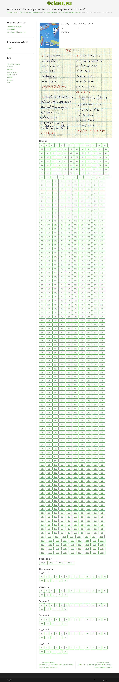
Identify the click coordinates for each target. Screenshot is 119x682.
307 (95, 257)
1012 (72, 541)
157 (95, 197)
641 (55, 393)
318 (102, 261)
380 (49, 289)
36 (100, 153)
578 (102, 365)
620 (49, 385)
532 (62, 349)
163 (69, 201)
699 (42, 417)
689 (42, 413)
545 (82, 353)
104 (80, 177)
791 (55, 453)
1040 (79, 553)
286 (88, 249)
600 (49, 377)
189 (42, 213)
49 (106, 157)
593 (69, 373)
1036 (50, 553)
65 (59, 165)
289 (42, 253)
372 (62, 285)
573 (69, 365)
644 (75, 393)
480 (49, 329)
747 (95, 433)
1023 (87, 545)
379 (42, 289)
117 (95, 181)
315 (82, 261)
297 (95, 253)
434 (75, 309)
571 (55, 365)
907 (95, 497)
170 (49, 205)
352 (62, 277)
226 (88, 225)
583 (69, 369)
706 (88, 417)
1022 (79, 545)
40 (53, 157)
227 (95, 225)
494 (75, 333)
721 (55, 425)
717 (95, 421)
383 (69, 289)
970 (49, 525)
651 (55, 397)
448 (102, 313)
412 (62, 301)
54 (65, 161)
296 (88, 253)
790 (49, 453)
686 (88, 409)
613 (69, 381)
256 (88, 237)
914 (75, 501)
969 (42, 525)
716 (88, 421)
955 (82, 517)
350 (49, 277)
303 (69, 257)
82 (88, 169)
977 (95, 525)
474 (75, 325)
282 (62, 249)
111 (55, 181)
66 (65, 165)
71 (94, 165)
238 (102, 229)
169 (42, 205)
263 (69, 241)
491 (55, 333)
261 (55, 241)
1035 (42, 553)
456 (88, 317)
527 (95, 345)
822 (62, 465)
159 (42, 201)
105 (87, 177)
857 (95, 477)
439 (42, 313)
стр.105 (60, 563)
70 (88, 165)
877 (95, 485)
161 (55, 201)
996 (88, 533)
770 (49, 445)
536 (88, 349)
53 (59, 161)
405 (82, 297)
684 (75, 409)
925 (82, 505)
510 (49, 341)
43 (71, 157)
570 (49, 365)
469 (42, 325)
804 (75, 457)
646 (88, 393)
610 (49, 381)
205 (82, 217)
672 (62, 405)
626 (88, 385)
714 (75, 421)
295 (82, 253)
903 (69, 497)
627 (95, 385)
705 (82, 417)
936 (88, 509)
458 (102, 317)
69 (83, 165)
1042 (94, 553)
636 (88, 389)
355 (82, 277)
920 (49, 505)
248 (102, 233)
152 (62, 197)
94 (88, 173)
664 (75, 401)
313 (69, 261)
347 (95, 273)
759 (42, 441)
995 (82, 533)
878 (102, 485)
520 (49, 345)
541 (55, 353)
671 (55, 405)
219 (42, 225)
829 (42, 469)
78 (65, 169)
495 (82, 333)
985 (82, 529)
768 (102, 441)
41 (59, 157)
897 (95, 493)
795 (82, 453)
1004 (78, 537)
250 (49, 237)
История (10, 80)
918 (102, 501)
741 (55, 433)
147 (95, 193)
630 (49, 389)
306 (88, 257)
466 (88, 321)
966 (88, 521)
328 (102, 265)
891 (55, 493)
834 (75, 469)
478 (102, 325)
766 (88, 441)
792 (62, 453)
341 (55, 273)
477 (95, 325)
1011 (64, 541)
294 (75, 253)
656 (88, 397)
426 (88, 305)
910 (49, 501)
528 (102, 345)
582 (62, 369)
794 (75, 453)
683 (69, 409)
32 (77, 153)
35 (94, 153)
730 (49, 429)
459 (42, 321)
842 (62, 473)
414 (75, 301)
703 (69, 417)
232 (62, 229)
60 (100, 161)
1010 (57, 541)
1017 (42, 545)
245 (82, 233)
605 (82, 377)
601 (55, 377)
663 (69, 401)
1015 (94, 541)
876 (88, 485)
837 (95, 469)
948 (102, 513)
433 (69, 309)
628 (102, 385)
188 (102, 209)
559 (42, 361)
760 (49, 441)
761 (55, 441)
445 (82, 313)
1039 (72, 553)
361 (55, 281)
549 (42, 357)
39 (48, 157)
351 (55, 277)
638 (102, 389)
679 (42, 409)
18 (65, 149)
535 (82, 349)
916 (88, 501)
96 (100, 173)
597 (95, 373)
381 (55, 289)
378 (102, 285)
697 (95, 413)
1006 (93, 537)
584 (75, 369)
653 (69, 397)
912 (62, 501)
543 (69, 353)
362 (62, 281)
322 (62, 265)
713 (69, 421)
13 (105, 145)
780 (49, 449)
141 (55, 193)
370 (49, 285)
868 (102, 481)
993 (69, 533)
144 (75, 193)
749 (42, 437)
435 (82, 309)
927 (95, 505)
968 (102, 521)
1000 (49, 537)
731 (55, 429)
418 (102, 301)
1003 (71, 537)
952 (62, 517)
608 (102, 377)
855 (82, 477)
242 (62, 233)
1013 (79, 541)
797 (95, 453)
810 (49, 461)
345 (82, 273)
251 (55, 237)
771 (55, 445)
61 (106, 161)
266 (88, 241)
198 (102, 213)
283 (69, 249)
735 (82, 429)
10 (87, 145)
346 (88, 273)
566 (88, 361)
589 (42, 373)
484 (75, 329)
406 (88, 297)
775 (82, 445)
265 (82, 241)
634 (75, 389)
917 (95, 501)
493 (69, 333)
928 (102, 505)
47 (94, 157)
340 (49, 273)
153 (69, 197)
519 (42, 345)
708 (102, 417)
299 (42, 257)
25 (106, 149)
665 (82, 401)
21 (83, 149)
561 (55, 361)
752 (62, 437)
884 (75, 489)
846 (88, 473)
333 (69, 269)
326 (88, 265)
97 (106, 173)
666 (88, 401)
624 (75, 385)
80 (77, 169)
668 (102, 401)
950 (49, 517)
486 (88, 329)
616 (88, 381)
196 (88, 213)
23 (94, 149)
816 (88, 461)
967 (95, 521)
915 (82, 501)
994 (75, 533)
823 (69, 465)
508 (102, 337)
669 (42, 405)
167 (95, 201)
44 (77, 157)
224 (75, 225)
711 (55, 421)
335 (82, 269)
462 (62, 321)
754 (75, 437)
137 (95, 189)
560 (49, 361)
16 (53, 149)
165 (82, 201)
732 (62, 429)
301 (55, 257)
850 (49, 477)
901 (55, 497)
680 (49, 409)
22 (88, 149)
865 (82, 481)
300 (49, 257)
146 (88, 193)
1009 (50, 541)
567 (95, 361)
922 (62, 505)
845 (82, 473)
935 (82, 509)
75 (48, 169)
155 (82, 197)
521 (55, 345)
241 (55, 233)
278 (102, 245)
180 (49, 209)
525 (82, 345)
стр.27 (43, 563)
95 (94, 173)
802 (62, 457)
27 (48, 153)
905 (82, 497)
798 (102, 453)
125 (82, 185)
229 (42, 229)
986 (88, 529)
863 (69, 481)
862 (62, 481)
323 (69, 265)
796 (88, 453)
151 (55, 197)
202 (62, 217)
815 (82, 461)
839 (42, 473)
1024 (94, 545)
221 (55, 225)
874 (75, 485)
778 (102, 445)
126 (88, 185)
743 (69, 433)
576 (88, 365)
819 (42, 465)
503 (69, 337)
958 (102, 517)
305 (82, 257)
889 (42, 493)
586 (88, 369)
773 (69, 445)
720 (49, 425)
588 (102, 369)
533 (69, 349)
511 (55, 341)
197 (95, 213)
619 (42, 385)
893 (69, 493)
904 (75, 497)
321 (55, 265)
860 (49, 481)
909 (42, 501)
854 (75, 477)
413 (69, 301)
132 (62, 189)
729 (42, 429)
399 (42, 297)
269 (42, 245)
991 (55, 533)
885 (82, 489)
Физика (10, 67)
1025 (101, 545)
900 (49, 497)
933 (69, 509)
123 (69, 185)
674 (75, 405)
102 (67, 177)
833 (69, 469)
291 (55, 253)
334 (75, 269)
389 (42, 293)
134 (75, 189)
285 (82, 249)
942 (62, 513)
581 (55, 369)
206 (88, 217)
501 (55, 337)
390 (49, 293)
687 (95, 409)
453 (69, 317)
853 (69, 477)
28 (53, 153)
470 (49, 325)
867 (95, 481)
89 (59, 173)
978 (102, 525)
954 (75, 517)
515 (82, 341)
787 (95, 449)
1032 (87, 549)
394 (75, 293)
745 (82, 433)
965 (82, 521)
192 (62, 213)
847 (95, 473)
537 (95, 349)
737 (95, 429)
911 (55, 501)
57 (83, 161)
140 (49, 193)
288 (102, 249)
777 (95, 445)
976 (88, 525)
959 (42, 521)
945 (82, 513)
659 (42, 401)
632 (62, 389)
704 (75, 417)
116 (88, 181)
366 (88, 281)
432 (62, 309)
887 (95, 489)
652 (62, 397)
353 (69, 277)
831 (55, 469)
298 (102, 253)
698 (102, 413)
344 (75, 273)
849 (42, 477)
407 (95, 297)
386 (88, 289)
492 (62, 333)
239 (42, 233)
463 (69, 321)
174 (75, 205)
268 (102, 241)
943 (69, 513)
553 (69, 357)
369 (42, 285)
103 (74, 177)
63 (48, 165)
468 (102, 321)
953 (69, 517)
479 (42, 329)
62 (42, 165)
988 (102, 529)
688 (102, 409)
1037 (57, 553)
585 (82, 369)
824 (75, 465)
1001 (56, 537)
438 (102, 309)
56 (77, 161)
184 (75, 209)
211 (55, 221)
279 (42, 249)
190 (49, 213)
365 (82, 281)
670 (49, 405)
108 (107, 177)
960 (49, 521)
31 (71, 153)
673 (69, 405)
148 (102, 193)
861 (55, 481)
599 (42, 377)
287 (95, 249)
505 (82, 337)
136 (88, 189)
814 (75, 461)
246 (88, 233)
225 (82, 225)
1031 (79, 549)
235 (82, 229)
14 (42, 149)
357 (95, 277)
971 (55, 525)
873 (69, 485)
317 (95, 261)
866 (88, 481)
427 (95, 305)
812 (62, 461)
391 (55, 293)
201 (55, 217)
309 (42, 261)
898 (102, 493)
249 (42, 237)
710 (49, 421)
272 (62, 245)
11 (93, 145)
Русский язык (12, 75)
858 (102, 477)
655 (82, 397)
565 (82, 361)
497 (95, 333)
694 (75, 413)
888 (102, 489)
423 (69, 305)
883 (69, 489)
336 (88, 269)
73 (106, 165)
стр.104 (51, 563)
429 (42, 309)
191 (55, 213)
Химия (9, 48)
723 (69, 425)
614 (75, 381)
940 (49, 513)
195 (82, 213)
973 (69, 525)
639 (42, 393)
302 (62, 257)
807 (95, 457)
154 (75, 197)
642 (62, 393)
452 (62, 317)
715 (82, 421)
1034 (101, 549)
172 (62, 205)
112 (62, 181)
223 (69, 225)
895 (82, 493)
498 (102, 333)
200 (49, 217)
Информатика (12, 72)
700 (49, 417)
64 (53, 165)
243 (69, 233)
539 (42, 353)
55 (71, 161)
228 (102, 225)
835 (82, 469)
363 (69, 281)
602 (62, 377)
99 (48, 177)
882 (62, 489)
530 (49, 349)
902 (62, 497)
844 (75, 473)
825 (82, 465)
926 (88, 505)
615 (82, 381)
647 (95, 393)
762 (62, 441)
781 (55, 449)
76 (53, 169)
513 (69, 341)
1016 (101, 541)
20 (77, 149)
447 (95, 313)
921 (55, 505)
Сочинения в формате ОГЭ (16, 32)
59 (94, 161)
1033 (94, 549)
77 (59, 169)
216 (88, 221)
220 (49, 225)
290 (49, 253)
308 (102, 257)
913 (69, 501)
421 (55, 305)
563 (69, 361)
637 (95, 389)
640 (49, 393)
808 (102, 457)
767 (95, 441)
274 (75, 245)
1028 (57, 549)
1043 (101, 553)
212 (62, 221)
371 (55, 285)
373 (69, 285)
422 (62, 305)
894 (75, 493)
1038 (64, 553)
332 (62, 269)
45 (83, 157)
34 (88, 153)
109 (42, 181)
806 (88, 457)
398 (102, 293)
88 (53, 173)
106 (94, 177)
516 (88, 341)
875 (82, 485)
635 (82, 389)
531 (55, 349)
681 (55, 409)
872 (62, 485)
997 (95, 533)
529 (42, 349)
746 (88, 433)
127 (95, 185)
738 (102, 429)
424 (75, 305)
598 (102, 373)
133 (69, 189)
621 (55, 385)
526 (88, 345)
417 (95, 301)
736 (88, 429)
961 (55, 521)
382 (62, 289)
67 (71, 165)
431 (55, 309)
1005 (86, 537)
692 (62, 413)
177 (95, 205)
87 (48, 173)
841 (55, 473)
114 (75, 181)
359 (42, 281)
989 (42, 533)
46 (88, 157)
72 (100, 165)
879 (42, 489)
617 (95, 381)
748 (102, 433)
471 (55, 325)
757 (95, 437)
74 (42, 169)
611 (55, 381)
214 (75, 221)
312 (62, 261)
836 (88, 469)
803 (69, 457)
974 (75, 525)
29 (59, 153)
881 (55, 489)
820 (49, 465)
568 (102, 361)
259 (42, 241)
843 (69, 473)
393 (69, 293)
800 (49, 457)
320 (49, 265)
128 (102, 185)
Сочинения (11, 29)
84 (100, 169)
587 (95, 369)
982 (62, 529)
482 (62, 329)
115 (82, 181)
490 (49, 333)
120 (49, 185)
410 (49, 301)
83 (94, 169)
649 (42, 397)
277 (95, 245)
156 (88, 197)
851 (55, 477)
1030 (72, 549)
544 (75, 353)
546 (88, 353)
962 (62, 521)
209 (42, 221)
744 (75, 433)
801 (55, 457)
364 (75, 281)
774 (75, 445)
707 (95, 417)
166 (88, 201)
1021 (72, 545)
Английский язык (13, 64)
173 (69, 205)
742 (62, 433)
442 (62, 313)
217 (95, 221)
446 (88, 313)
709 (42, 421)
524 (75, 345)
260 (49, 241)
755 (82, 437)
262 (62, 241)
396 (88, 293)
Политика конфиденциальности (103, 680)
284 (75, 249)
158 (102, 197)
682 (62, 409)
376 (88, 285)
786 (88, 449)
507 (95, 337)
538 (102, 349)
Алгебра (10, 69)
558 (102, 357)
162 (62, 201)
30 (65, 153)
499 (42, 337)
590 (49, 373)
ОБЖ (8, 83)
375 (82, 285)
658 (102, 397)
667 (95, 401)
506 (88, 337)
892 (62, 493)
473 (69, 325)
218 (102, 221)
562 (62, 361)
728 (102, 425)
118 (102, 181)
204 (75, 217)
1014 (87, 541)
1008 (42, 541)
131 (55, 189)
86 (42, 173)
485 (82, 329)
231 (55, 229)
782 (62, 449)
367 (95, 281)
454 (75, 317)
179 (42, 209)
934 (75, 509)
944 (75, 513)
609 (42, 381)
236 (88, 229)
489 (42, 333)
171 (55, 205)
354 (75, 277)
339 (42, 273)
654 (75, 397)
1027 (50, 549)
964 (75, 521)
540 (49, 353)
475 (82, 325)
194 (75, 213)
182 (62, 209)
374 (75, 285)
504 (75, 337)
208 (102, 217)
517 (95, 341)
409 (42, 301)
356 (88, 277)
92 (77, 173)
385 (82, 289)
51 (48, 161)
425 (82, 305)
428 (102, 305)
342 (62, 273)
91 (71, 173)
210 (49, 221)
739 (42, 433)
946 (88, 513)
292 (62, 253)
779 (42, 449)
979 (42, 529)
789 (42, 453)
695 (82, 413)
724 (75, 425)
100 (54, 177)
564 (75, 361)
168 (102, 201)
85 (106, 169)
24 (100, 149)
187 (95, 209)
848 (102, 473)
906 (88, 497)
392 (62, 293)
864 (75, 481)
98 (42, 177)
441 (55, 313)
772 (62, 445)
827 (95, 465)
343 (69, 273)
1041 (87, 553)
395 (82, 293)
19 (71, 149)
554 (75, 357)
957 (95, 517)
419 (42, 305)
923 (69, 505)
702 (62, 417)
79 (71, 169)
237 (95, 229)
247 (95, 233)
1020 (64, 545)
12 (99, 145)
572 (62, 365)
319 (42, 265)
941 (55, 513)
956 (88, 517)
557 (95, 357)
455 (82, 317)
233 (69, 229)
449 (42, 317)
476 (88, 325)
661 (55, 401)
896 (88, 493)
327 (95, 265)
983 (69, 529)
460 (49, 321)
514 (75, 341)
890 (49, 493)
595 (82, 373)
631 (55, 389)
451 (55, 317)
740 (49, 433)
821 (55, 465)
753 (69, 437)
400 (49, 297)
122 (62, 185)
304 (75, 257)
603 (69, 377)
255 (82, 237)
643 (69, 393)
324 (75, 265)
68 (77, 165)
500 (49, 337)
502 (62, 337)
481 (55, 329)
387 (95, 289)
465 (82, 321)
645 (82, 393)
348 (102, 273)
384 (75, 289)
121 (55, 185)
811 (55, 461)
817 (95, 461)
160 (49, 201)
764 (75, 441)
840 (49, 473)
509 (42, 341)
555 (82, 357)
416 (88, 301)
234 (75, 229)
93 (83, 173)
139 (42, 193)
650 (49, 397)
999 (42, 537)
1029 (64, 549)
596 (88, 373)
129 (42, 189)
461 (55, 321)
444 (75, 313)
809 (42, 461)
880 (49, 489)
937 (95, 509)
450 (49, 317)
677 (95, 405)
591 (55, 373)
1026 (42, 549)
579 (42, 369)
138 (102, 189)
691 (55, 413)
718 (102, 421)
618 (102, 381)
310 (49, 261)
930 (49, 509)
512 (62, 341)
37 (106, 153)
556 (88, 357)
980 (49, 529)
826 (88, 465)
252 (62, 237)
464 (75, 321)
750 (49, 437)
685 (82, 409)
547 (95, 353)
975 (82, 525)
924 (75, 505)
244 (75, 233)
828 (102, 465)
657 (95, 397)
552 (62, 357)
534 (75, 349)
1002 (64, 537)
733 (69, 429)
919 (42, 505)
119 (42, 185)
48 (100, 157)
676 (88, 405)
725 (82, 425)
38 (42, 157)
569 (42, 365)
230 (49, 229)
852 (62, 477)
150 (49, 197)
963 (69, 521)
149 (42, 197)
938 (102, 509)
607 (95, 377)
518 (102, 341)
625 (82, 385)
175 (82, 205)
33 (83, 153)
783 (69, 449)
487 (95, 329)
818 (102, 461)
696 (88, 413)
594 (75, 373)
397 (95, 293)
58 (88, 161)
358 (102, 277)
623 (69, 385)
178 (102, 205)
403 (69, 297)
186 (88, 209)
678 (102, 405)
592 (62, 373)
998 (102, 533)
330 (49, 269)
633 (69, 389)
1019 (57, 545)
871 (55, 485)
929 (42, 509)
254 (75, 237)
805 (82, 457)
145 (82, 193)
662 (62, 401)
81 (83, 169)
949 (42, 517)
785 (82, 449)
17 (59, 149)
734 (75, 429)
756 (88, 437)
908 (102, 497)
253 (69, 237)
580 (49, 369)
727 (95, 425)
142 (62, 193)
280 (49, 249)
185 (82, 209)
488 (102, 329)
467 (95, 321)
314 (75, 261)
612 (62, 381)
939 (42, 513)
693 (69, 413)
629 (42, 389)
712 (62, 421)
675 (82, 405)
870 (49, 485)
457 (95, 317)
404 (75, 297)
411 (55, 301)
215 (82, 221)
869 (42, 485)
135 (82, 189)
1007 (101, 537)
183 (69, 209)
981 (55, 529)
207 (95, 217)
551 (55, 357)
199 (42, 217)
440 (49, 313)
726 (88, 425)
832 (62, 469)
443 (69, 313)
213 (69, 221)
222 (62, 225)
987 (95, 529)
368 (102, 281)
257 (95, 237)
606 (88, 377)
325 (82, 265)
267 (95, 241)
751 (55, 437)
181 (55, 209)
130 (49, 189)
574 (75, 365)
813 (69, 461)
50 (42, 161)
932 (62, 509)
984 (75, 529)
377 (95, 285)
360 (49, 281)
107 (100, 177)
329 (42, 269)
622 (62, 385)
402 (62, 297)
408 (102, 297)
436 (88, 309)
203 (69, 217)
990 (49, 533)
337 (95, 269)
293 (69, 253)
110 (49, 181)
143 (69, 193)
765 (82, 441)
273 (69, 245)
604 (75, 377)
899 (42, 497)
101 (60, 177)
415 (82, 301)
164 (75, 201)
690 (49, 413)
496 (88, 333)
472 (62, 325)
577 (95, 365)
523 (69, 345)
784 (75, 449)
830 (49, 469)
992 (62, 533)
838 (102, 469)
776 (88, 445)
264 (75, 241)
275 (82, 245)
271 (55, 245)
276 (88, 245)
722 (62, 425)
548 (102, 353)
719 (42, 425)
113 (69, 181)
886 (88, 489)
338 (102, 269)
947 (95, 513)
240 (49, 233)
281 (55, 249)
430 (49, 309)
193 (69, 213)
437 (95, 309)
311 (55, 261)
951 (55, 517)
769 (42, 445)
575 (82, 365)
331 (55, 269)
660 (49, 401)
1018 (50, 545)
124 (75, 185)
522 (62, 345)
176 (88, 205)
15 (48, 149)
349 (42, 277)
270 (49, 245)
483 (69, 329)
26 (42, 153)
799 (42, 457)
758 (102, 437)
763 (69, 441)
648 (102, 393)
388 (102, 289)
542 (62, 353)
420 (49, 305)
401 (55, 297)
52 (53, 161)
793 (69, 453)
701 (55, 417)
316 (88, 261)
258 (102, 237)
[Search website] (111, 9)
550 (49, 357)
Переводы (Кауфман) (14, 27)
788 (102, 449)
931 (55, 509)
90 (65, 173)
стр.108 (70, 563)
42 (65, 157)
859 (42, 481)
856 (88, 477)
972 (62, 525)
